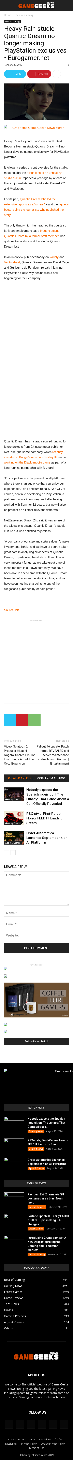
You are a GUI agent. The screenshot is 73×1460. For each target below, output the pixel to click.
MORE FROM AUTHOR (51, 778)
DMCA (58, 1439)
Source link (11, 610)
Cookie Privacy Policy (53, 1443)
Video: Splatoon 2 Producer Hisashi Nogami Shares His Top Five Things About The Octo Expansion (19, 755)
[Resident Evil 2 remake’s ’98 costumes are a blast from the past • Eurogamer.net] (14, 1199)
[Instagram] (20, 1424)
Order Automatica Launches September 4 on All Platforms (46, 837)
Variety (54, 257)
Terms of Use (36, 1448)
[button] (67, 5)
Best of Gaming (24, 15)
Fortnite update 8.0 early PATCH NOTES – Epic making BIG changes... (48, 1220)
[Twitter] (42, 1424)
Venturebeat (12, 262)
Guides (8, 1310)
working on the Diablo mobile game (27, 462)
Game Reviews (14, 1298)
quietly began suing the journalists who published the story (36, 210)
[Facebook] (9, 1424)
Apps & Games (12, 842)
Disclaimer (11, 1443)
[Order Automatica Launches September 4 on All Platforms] (14, 838)
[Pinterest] (31, 1424)
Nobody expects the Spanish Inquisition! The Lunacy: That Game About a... (46, 1122)
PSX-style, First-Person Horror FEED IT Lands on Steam (45, 818)
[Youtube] (64, 1424)
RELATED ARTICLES (20, 778)
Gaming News (12, 799)
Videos (8, 1328)
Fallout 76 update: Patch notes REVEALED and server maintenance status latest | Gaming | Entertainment (53, 755)
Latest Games (36, 1228)
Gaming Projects (15, 1316)
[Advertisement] (36, 659)
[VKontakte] (53, 1424)
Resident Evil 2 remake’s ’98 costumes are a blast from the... (46, 1198)
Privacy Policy (29, 1443)
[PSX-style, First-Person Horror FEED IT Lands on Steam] (14, 818)
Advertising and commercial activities (29, 1439)
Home (7, 15)
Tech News (11, 1304)
